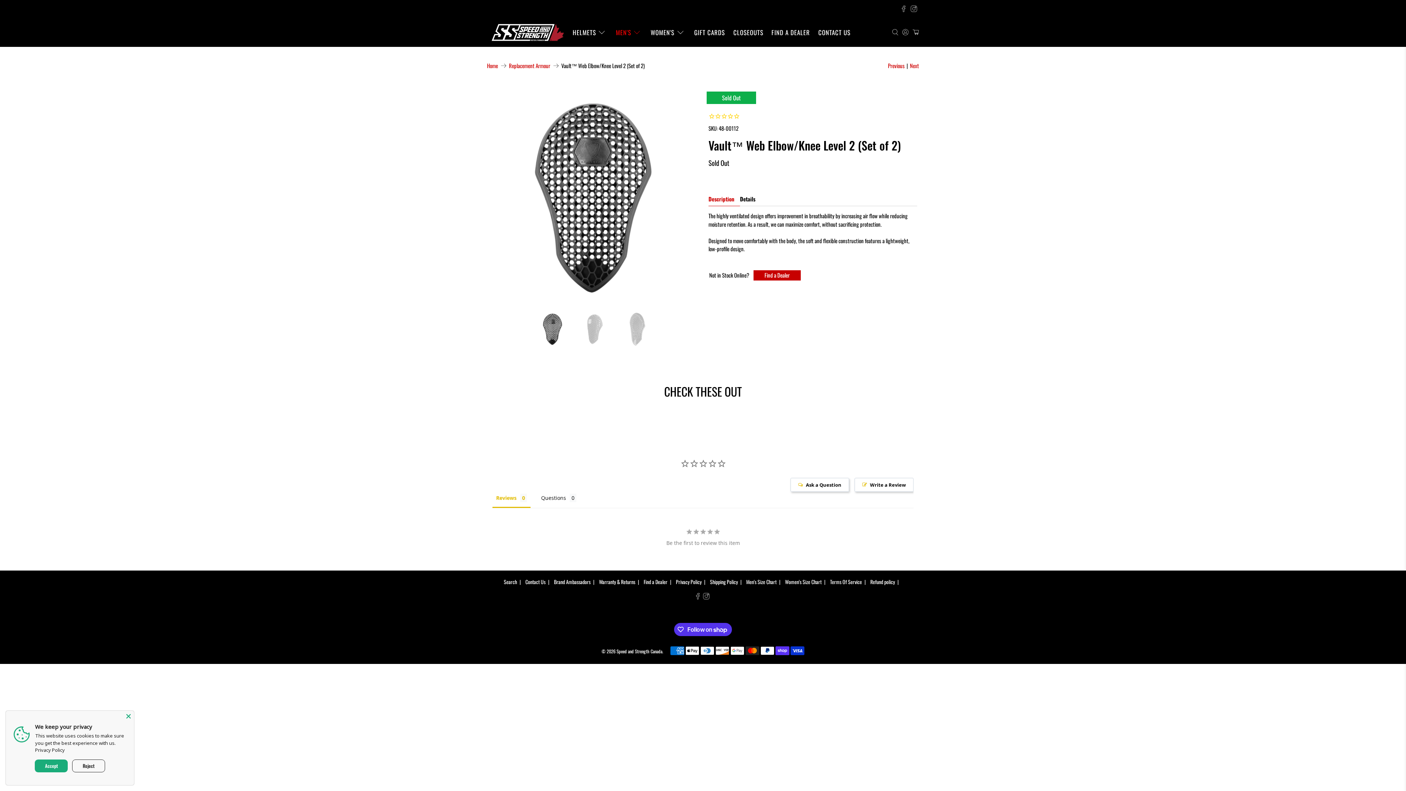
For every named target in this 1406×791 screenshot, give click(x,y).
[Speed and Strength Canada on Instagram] (914, 8)
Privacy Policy (689, 582)
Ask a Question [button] (823, 485)
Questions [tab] (553, 497)
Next (914, 66)
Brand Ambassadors (572, 582)
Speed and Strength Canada (639, 651)
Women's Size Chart (803, 582)
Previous (896, 66)
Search (510, 582)
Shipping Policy (724, 582)
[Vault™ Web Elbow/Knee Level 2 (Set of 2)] (593, 198)
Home (492, 65)
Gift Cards (709, 32)
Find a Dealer (790, 32)
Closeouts (748, 32)
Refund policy (882, 582)
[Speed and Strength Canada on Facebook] (903, 8)
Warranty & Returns (617, 582)
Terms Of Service (846, 582)
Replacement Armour (529, 65)
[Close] (128, 716)
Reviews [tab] (506, 497)
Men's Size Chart (761, 582)
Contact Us (834, 32)
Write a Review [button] (888, 485)
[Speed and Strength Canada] (527, 32)
